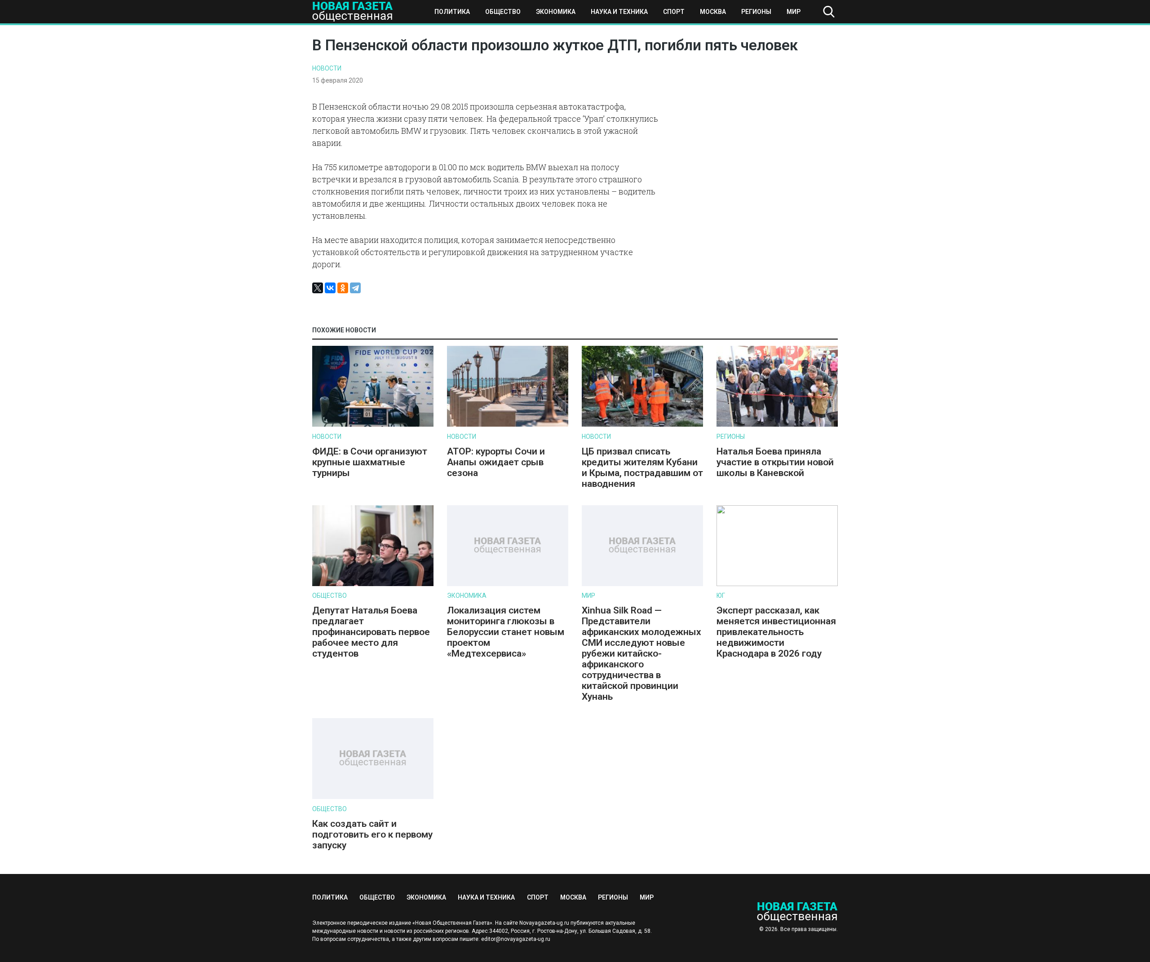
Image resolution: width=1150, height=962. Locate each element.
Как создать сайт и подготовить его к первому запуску (372, 834)
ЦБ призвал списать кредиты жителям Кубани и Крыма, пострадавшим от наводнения (642, 467)
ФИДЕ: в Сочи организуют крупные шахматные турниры (369, 462)
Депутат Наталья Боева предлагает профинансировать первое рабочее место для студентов (371, 632)
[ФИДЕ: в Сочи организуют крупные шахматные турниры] (372, 424)
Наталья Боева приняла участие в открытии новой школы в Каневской (775, 462)
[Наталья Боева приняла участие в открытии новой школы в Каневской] (777, 424)
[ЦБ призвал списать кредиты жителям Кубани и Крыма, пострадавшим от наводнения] (642, 424)
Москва (713, 11)
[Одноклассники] (342, 287)
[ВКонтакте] (330, 287)
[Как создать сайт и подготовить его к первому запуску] (372, 797)
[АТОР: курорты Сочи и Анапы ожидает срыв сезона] (507, 424)
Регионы (756, 11)
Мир (794, 11)
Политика (452, 11)
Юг (721, 595)
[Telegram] (355, 287)
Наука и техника (619, 11)
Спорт (674, 11)
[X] (317, 287)
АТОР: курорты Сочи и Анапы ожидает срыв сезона (496, 462)
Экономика (555, 11)
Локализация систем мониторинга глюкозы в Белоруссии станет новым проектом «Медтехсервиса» (505, 632)
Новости (326, 68)
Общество (503, 11)
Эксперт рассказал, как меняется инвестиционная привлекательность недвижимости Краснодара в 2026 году (776, 632)
